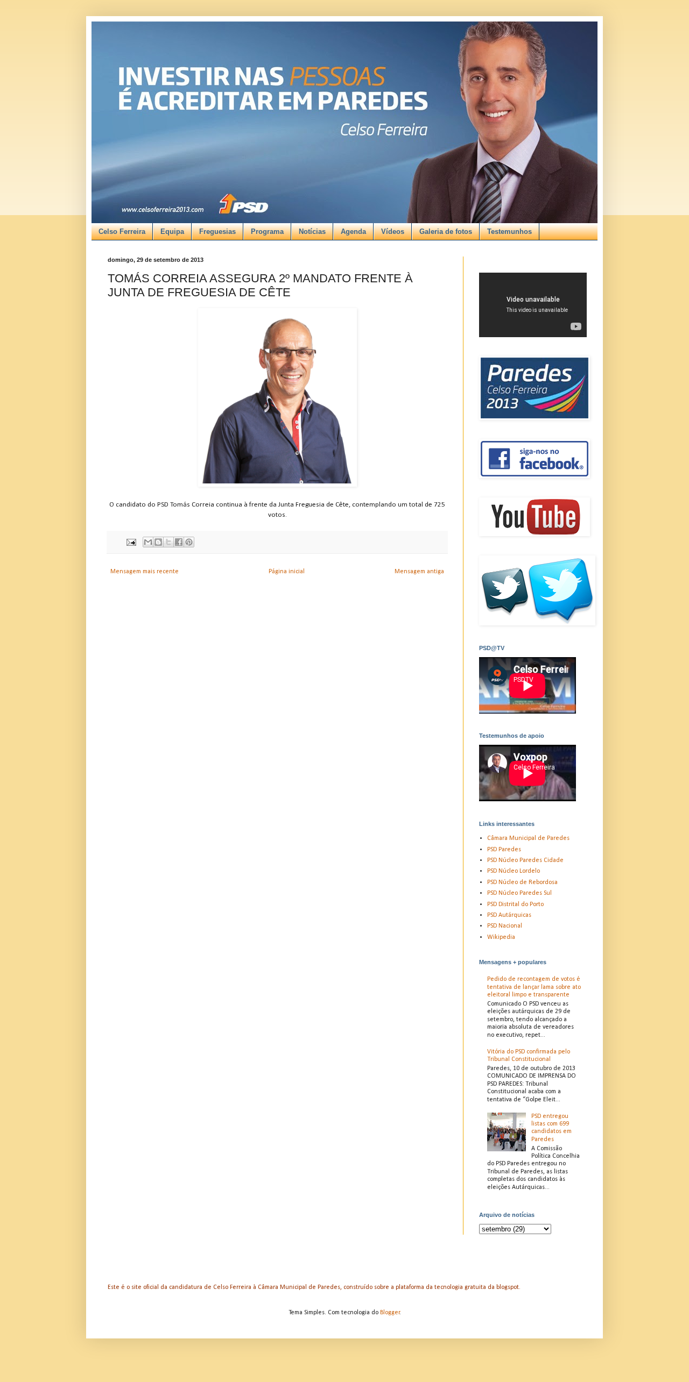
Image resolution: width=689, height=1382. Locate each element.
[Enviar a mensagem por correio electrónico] (130, 542)
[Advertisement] (332, 97)
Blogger (390, 1312)
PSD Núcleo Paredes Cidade (525, 860)
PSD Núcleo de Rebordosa (522, 882)
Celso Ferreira (122, 231)
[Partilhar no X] (168, 542)
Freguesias (217, 231)
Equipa (172, 231)
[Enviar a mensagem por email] (148, 542)
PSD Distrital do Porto (515, 904)
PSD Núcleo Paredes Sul (519, 893)
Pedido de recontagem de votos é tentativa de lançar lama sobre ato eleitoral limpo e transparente (534, 987)
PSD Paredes (504, 849)
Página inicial (287, 571)
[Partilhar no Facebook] (178, 542)
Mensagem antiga (419, 571)
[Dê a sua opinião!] (158, 542)
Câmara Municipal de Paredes (528, 838)
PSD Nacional (504, 926)
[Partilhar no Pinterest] (189, 542)
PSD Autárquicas (509, 915)
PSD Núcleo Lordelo (513, 871)
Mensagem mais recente (144, 571)
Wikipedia (501, 937)
